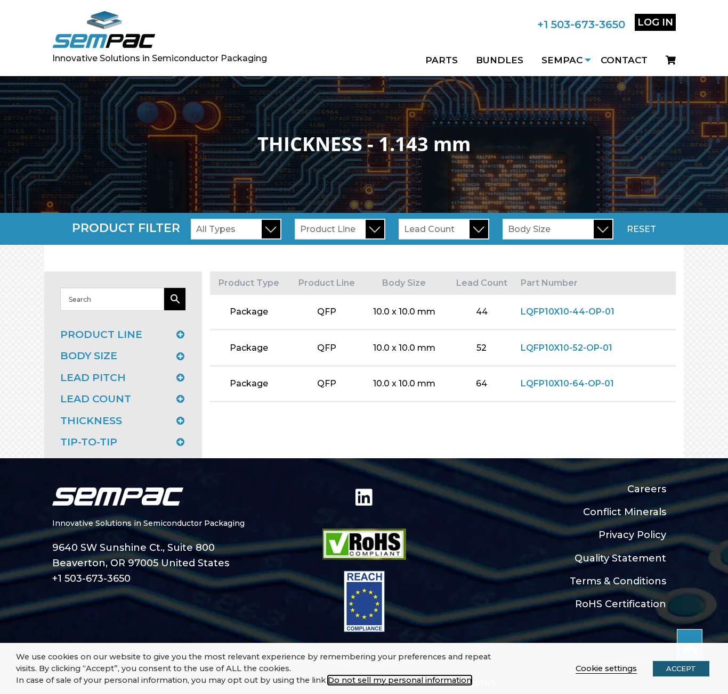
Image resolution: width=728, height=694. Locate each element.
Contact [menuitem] (624, 60)
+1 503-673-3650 (581, 24)
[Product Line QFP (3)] (340, 229)
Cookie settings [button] (606, 668)
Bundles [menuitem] (499, 60)
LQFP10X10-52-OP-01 (566, 348)
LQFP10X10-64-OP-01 (567, 383)
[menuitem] (666, 60)
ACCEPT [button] (681, 668)
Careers (646, 489)
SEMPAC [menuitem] (562, 60)
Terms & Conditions (618, 581)
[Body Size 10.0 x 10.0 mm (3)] (558, 229)
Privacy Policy (632, 535)
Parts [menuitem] (441, 60)
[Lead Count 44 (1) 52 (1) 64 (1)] (444, 229)
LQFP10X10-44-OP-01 (567, 312)
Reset (641, 229)
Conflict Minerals (624, 512)
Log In (655, 22)
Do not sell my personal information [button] (400, 680)
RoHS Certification (620, 604)
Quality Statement (620, 558)
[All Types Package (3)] (236, 229)
